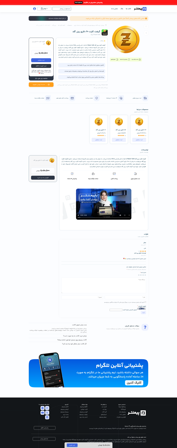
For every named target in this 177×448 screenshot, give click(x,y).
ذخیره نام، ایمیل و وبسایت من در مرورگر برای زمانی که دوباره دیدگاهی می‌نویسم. (124, 302)
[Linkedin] (47, 417)
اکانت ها (128, 9)
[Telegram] (42, 408)
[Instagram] (47, 408)
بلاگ (121, 9)
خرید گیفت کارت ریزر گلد (64, 85)
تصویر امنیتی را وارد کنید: (130, 310)
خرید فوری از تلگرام (41, 66)
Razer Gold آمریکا (103, 85)
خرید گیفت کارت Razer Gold (78, 85)
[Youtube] (42, 413)
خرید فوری (72, 445)
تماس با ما (114, 9)
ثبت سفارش (41, 60)
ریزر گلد (106, 87)
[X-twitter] (47, 413)
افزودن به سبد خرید (42, 178)
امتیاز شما (143, 272)
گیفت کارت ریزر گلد (98, 87)
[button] (61, 9)
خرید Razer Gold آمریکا (92, 85)
